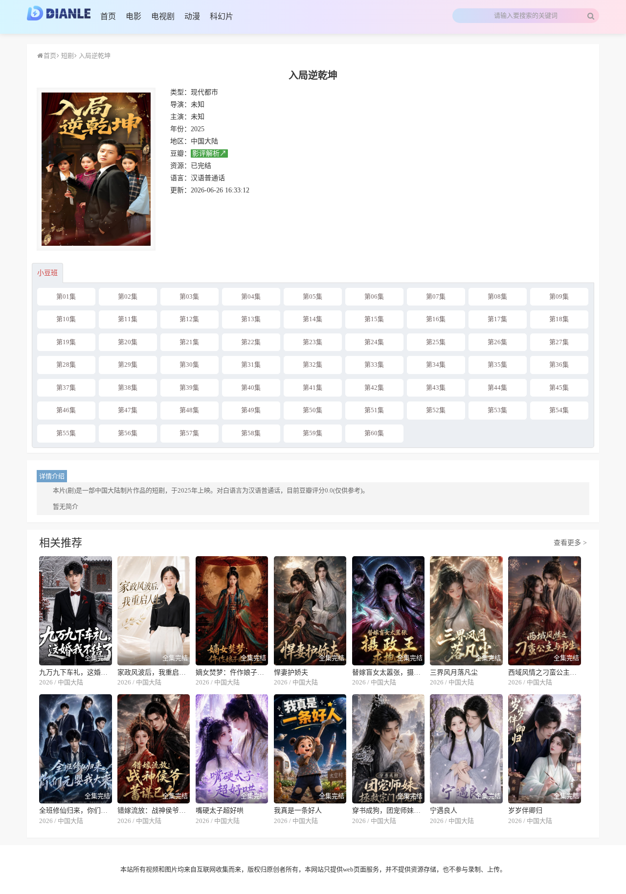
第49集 (251, 410)
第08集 (497, 296)
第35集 (497, 364)
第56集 (127, 433)
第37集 (66, 387)
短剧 (67, 55)
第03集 (189, 296)
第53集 (497, 410)
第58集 (251, 433)
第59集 (312, 433)
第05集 (312, 296)
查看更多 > (570, 542)
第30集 (189, 364)
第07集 (436, 296)
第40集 (251, 387)
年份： (180, 129)
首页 (50, 55)
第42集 (374, 387)
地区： (180, 141)
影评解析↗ (209, 153)
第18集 (559, 319)
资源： (180, 165)
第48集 (189, 410)
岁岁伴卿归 (525, 810)
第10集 (66, 319)
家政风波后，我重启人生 (153, 672)
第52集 (436, 410)
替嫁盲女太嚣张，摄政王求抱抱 (388, 672)
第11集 (127, 319)
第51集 (374, 410)
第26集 (497, 342)
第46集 (66, 410)
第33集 (374, 364)
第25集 (436, 342)
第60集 (374, 433)
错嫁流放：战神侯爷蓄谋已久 (153, 810)
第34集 (436, 364)
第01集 (66, 296)
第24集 (374, 342)
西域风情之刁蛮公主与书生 (544, 672)
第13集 (251, 319)
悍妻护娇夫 (291, 672)
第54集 (559, 410)
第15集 (374, 319)
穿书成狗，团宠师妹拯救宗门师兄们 (388, 810)
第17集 (497, 319)
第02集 (127, 296)
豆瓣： (180, 153)
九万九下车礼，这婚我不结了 (75, 672)
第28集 (66, 364)
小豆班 (47, 273)
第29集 (127, 364)
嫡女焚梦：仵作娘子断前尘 (232, 672)
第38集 (127, 387)
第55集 (66, 433)
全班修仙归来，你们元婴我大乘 (75, 810)
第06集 (374, 296)
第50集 (312, 410)
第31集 (251, 364)
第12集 (189, 319)
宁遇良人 (443, 810)
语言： (180, 178)
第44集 (497, 387)
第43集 (436, 387)
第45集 (559, 387)
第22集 (251, 342)
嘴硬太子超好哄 (220, 810)
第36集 (559, 364)
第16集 (436, 319)
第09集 (559, 296)
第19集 (66, 342)
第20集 (127, 342)
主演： (180, 116)
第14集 (312, 319)
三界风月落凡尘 (454, 672)
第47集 (127, 410)
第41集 (312, 387)
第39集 (189, 387)
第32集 (312, 364)
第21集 (189, 342)
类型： (180, 92)
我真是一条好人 (298, 810)
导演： (180, 104)
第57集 (189, 433)
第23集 (312, 342)
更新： (180, 190)
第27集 (559, 342)
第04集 (251, 296)
